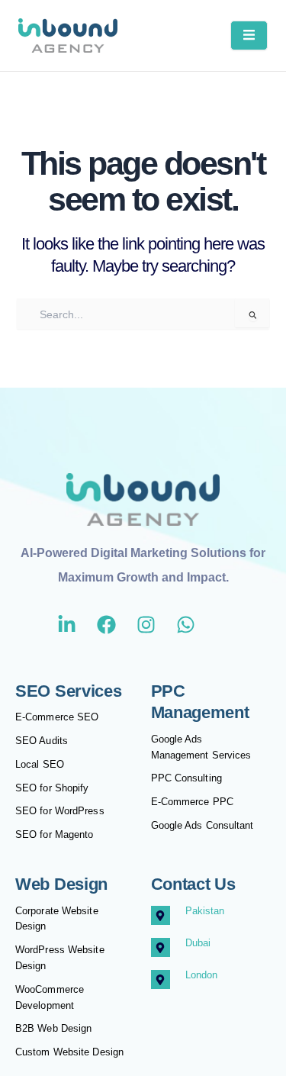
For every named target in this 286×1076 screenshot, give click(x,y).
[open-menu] (249, 35)
